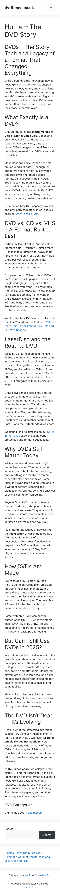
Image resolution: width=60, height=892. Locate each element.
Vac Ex (28, 875)
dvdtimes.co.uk (19, 7)
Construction (34, 812)
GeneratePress (30, 887)
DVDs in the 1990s (26, 213)
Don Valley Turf (42, 875)
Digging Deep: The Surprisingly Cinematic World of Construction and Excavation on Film (27, 856)
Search (9, 828)
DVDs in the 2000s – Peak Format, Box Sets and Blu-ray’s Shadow (29, 326)
